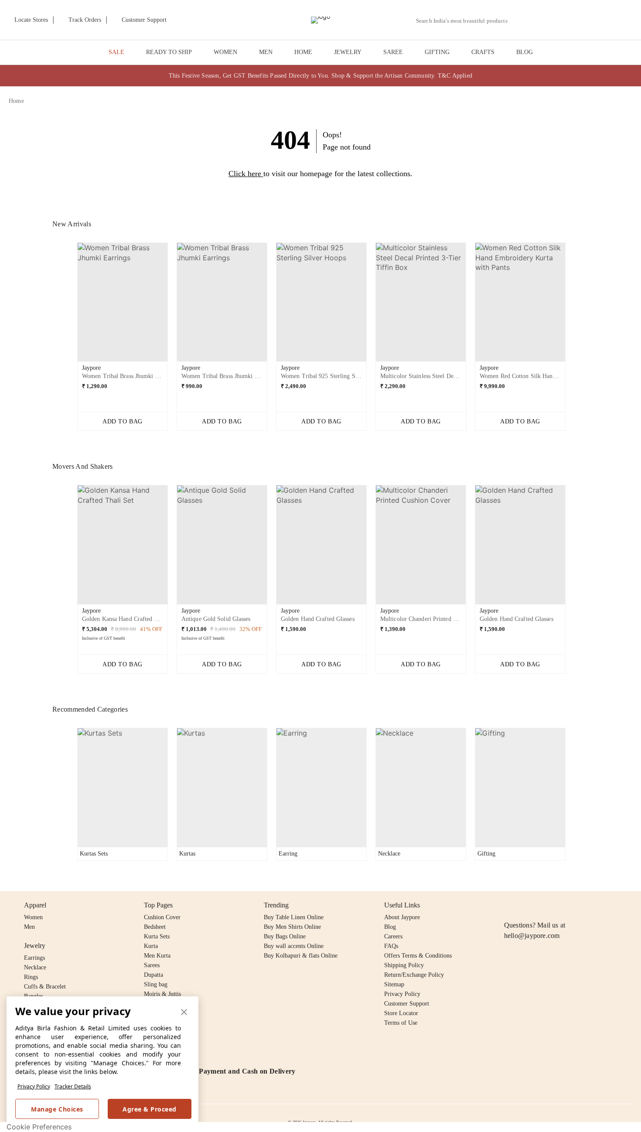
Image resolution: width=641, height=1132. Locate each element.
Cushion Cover (162, 917)
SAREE (393, 52)
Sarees (152, 965)
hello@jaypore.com (532, 935)
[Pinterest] (576, 905)
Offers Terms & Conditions (418, 955)
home (16, 101)
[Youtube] (559, 905)
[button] (539, 20)
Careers (393, 936)
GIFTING (437, 52)
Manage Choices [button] (57, 1109)
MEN (266, 52)
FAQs (391, 946)
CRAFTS (482, 52)
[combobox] (465, 21)
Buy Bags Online (285, 936)
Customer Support (406, 1003)
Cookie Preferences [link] (39, 1126)
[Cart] (583, 20)
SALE (116, 52)
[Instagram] (509, 905)
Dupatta (153, 975)
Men (29, 927)
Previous (70, 305)
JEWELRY (347, 52)
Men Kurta (157, 955)
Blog (390, 927)
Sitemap (394, 984)
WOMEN (225, 52)
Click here (244, 173)
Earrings (34, 958)
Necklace (35, 967)
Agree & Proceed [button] (150, 1109)
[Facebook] (526, 905)
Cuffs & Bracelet (45, 986)
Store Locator (401, 1013)
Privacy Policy (33, 1086)
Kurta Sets (157, 936)
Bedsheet (155, 927)
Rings (31, 977)
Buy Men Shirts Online (292, 927)
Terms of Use (400, 1022)
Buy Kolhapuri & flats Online (301, 955)
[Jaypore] (320, 20)
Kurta (151, 946)
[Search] (519, 20)
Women (33, 917)
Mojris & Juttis (162, 994)
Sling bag (155, 984)
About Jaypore (402, 917)
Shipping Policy (404, 965)
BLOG (524, 52)
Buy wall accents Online (294, 946)
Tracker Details (73, 1086)
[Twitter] (543, 905)
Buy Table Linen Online (294, 917)
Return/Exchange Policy (414, 975)
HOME (303, 52)
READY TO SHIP (169, 52)
